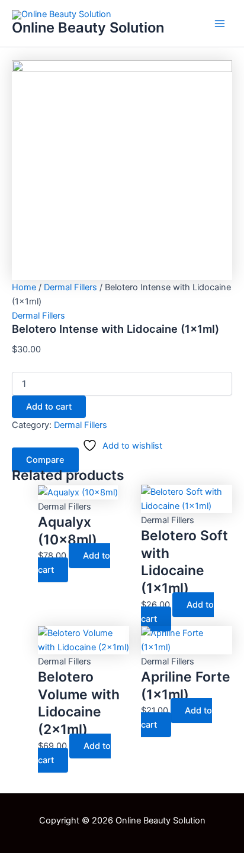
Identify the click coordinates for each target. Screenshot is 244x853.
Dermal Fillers (70, 287)
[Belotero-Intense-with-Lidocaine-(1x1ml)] (122, 169)
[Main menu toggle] (219, 23)
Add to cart (49, 406)
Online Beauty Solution (88, 27)
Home (24, 287)
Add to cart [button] (74, 562)
